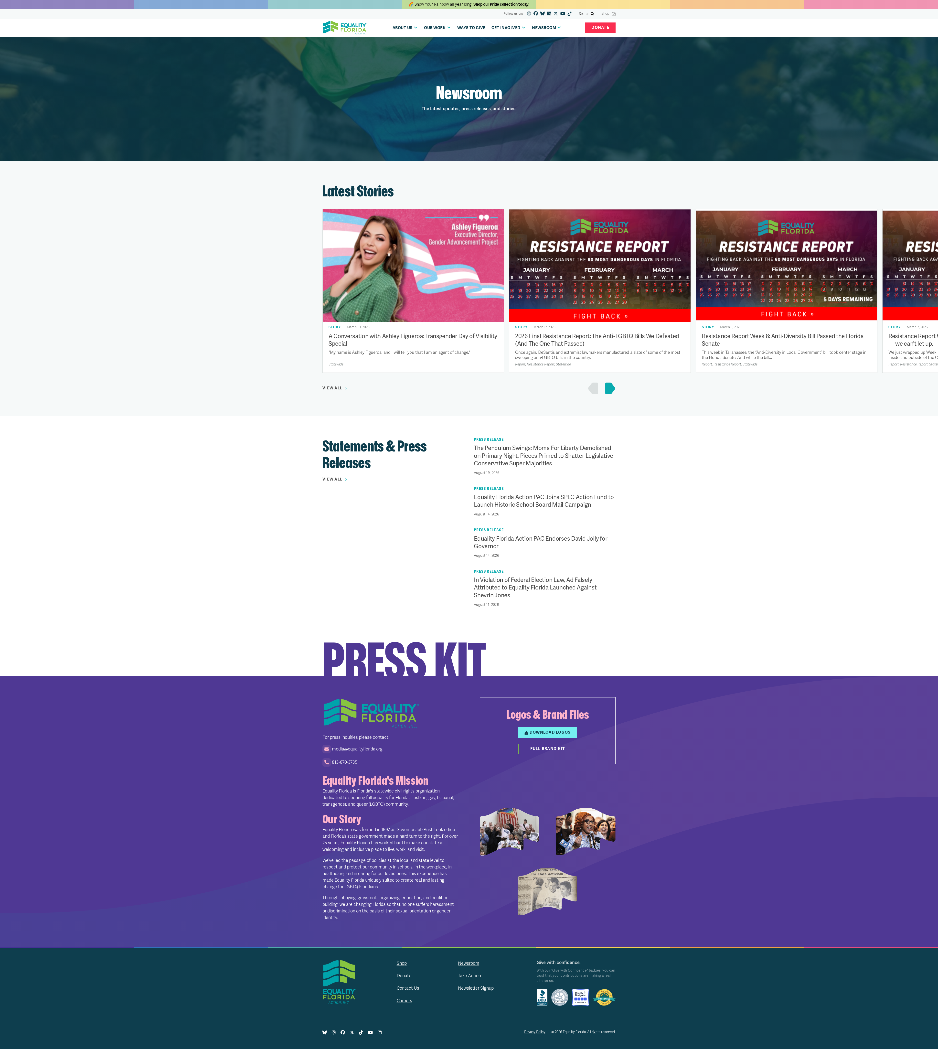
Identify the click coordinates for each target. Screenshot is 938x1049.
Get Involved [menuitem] (506, 27)
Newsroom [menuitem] (544, 27)
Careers (404, 1000)
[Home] (345, 28)
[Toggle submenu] (415, 27)
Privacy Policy (534, 1032)
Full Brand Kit (547, 748)
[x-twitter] (556, 14)
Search (584, 14)
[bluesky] (542, 14)
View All (332, 388)
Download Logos (550, 732)
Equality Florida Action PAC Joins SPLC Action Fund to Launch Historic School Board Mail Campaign (544, 501)
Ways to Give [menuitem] (471, 27)
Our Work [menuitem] (435, 27)
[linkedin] (549, 14)
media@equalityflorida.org (357, 749)
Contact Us (408, 988)
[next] (609, 388)
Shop (605, 14)
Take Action (469, 975)
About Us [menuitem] (403, 27)
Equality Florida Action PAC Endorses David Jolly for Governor (541, 542)
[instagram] (529, 14)
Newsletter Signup (476, 988)
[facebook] (535, 14)
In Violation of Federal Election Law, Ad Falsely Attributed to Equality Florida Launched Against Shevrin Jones (535, 588)
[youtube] (562, 14)
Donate (600, 27)
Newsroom (468, 963)
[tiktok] (570, 14)
